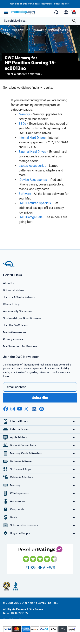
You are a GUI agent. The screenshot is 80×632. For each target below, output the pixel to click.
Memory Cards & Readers (26, 453)
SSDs (22, 123)
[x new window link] (27, 409)
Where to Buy (11, 304)
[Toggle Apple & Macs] (74, 437)
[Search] (74, 21)
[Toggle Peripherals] (74, 509)
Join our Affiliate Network (19, 297)
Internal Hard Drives (32, 137)
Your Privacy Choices (16, 619)
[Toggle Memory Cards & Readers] (74, 453)
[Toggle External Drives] (74, 429)
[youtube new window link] (19, 408)
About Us (9, 283)
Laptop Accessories (32, 166)
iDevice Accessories (33, 180)
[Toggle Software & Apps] (74, 469)
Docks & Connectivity (23, 445)
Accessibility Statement (18, 311)
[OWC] (9, 266)
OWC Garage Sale (31, 217)
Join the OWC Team (15, 325)
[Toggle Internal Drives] (74, 421)
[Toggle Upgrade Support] (74, 533)
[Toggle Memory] (74, 485)
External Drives (19, 429)
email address (16, 387)
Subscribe (40, 398)
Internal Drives (19, 421)
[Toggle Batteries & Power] (74, 461)
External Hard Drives (32, 152)
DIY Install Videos (13, 290)
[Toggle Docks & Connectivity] (74, 445)
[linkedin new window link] (34, 409)
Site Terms (36, 609)
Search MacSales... (15, 20)
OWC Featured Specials (35, 203)
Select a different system (24, 74)
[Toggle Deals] (74, 517)
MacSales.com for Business (20, 346)
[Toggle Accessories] (74, 501)
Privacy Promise (13, 339)
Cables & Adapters (21, 477)
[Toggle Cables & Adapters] (74, 477)
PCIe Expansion (19, 493)
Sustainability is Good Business (22, 318)
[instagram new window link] (12, 409)
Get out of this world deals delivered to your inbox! (40, 3)
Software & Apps (20, 469)
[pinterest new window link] (41, 409)
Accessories (17, 501)
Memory (24, 114)
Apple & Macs (18, 437)
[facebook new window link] (5, 408)
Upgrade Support (20, 533)
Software (25, 194)
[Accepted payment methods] (40, 629)
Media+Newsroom (14, 332)
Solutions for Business (24, 525)
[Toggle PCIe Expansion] (74, 493)
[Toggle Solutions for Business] (74, 525)
